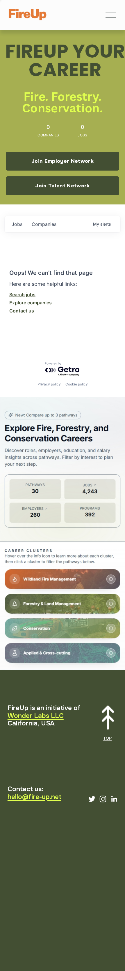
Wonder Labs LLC (36, 716)
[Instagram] (102, 799)
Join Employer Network (62, 161)
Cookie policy (76, 384)
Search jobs (22, 294)
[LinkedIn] (113, 799)
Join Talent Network (62, 185)
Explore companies (30, 303)
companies (44, 224)
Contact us (21, 311)
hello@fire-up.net (34, 797)
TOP (107, 738)
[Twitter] (91, 799)
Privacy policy (49, 384)
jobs (17, 224)
